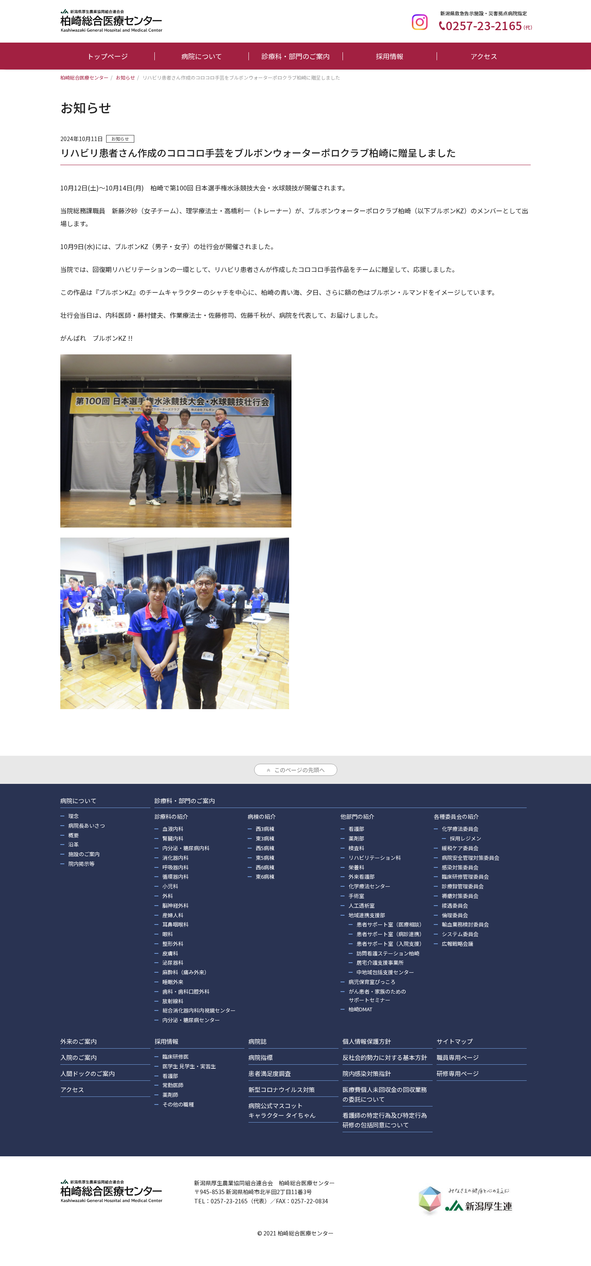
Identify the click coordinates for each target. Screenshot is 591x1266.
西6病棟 (265, 867)
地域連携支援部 (367, 915)
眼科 (167, 934)
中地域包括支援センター (385, 972)
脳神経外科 (175, 905)
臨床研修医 (175, 1056)
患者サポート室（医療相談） (391, 924)
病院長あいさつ (86, 825)
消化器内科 (175, 857)
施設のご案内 (84, 854)
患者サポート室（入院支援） (391, 943)
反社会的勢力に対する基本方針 (385, 1057)
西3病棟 (265, 828)
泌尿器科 (172, 962)
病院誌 (257, 1041)
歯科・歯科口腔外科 (185, 991)
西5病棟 (265, 848)
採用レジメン (465, 838)
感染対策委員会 (460, 867)
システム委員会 (460, 934)
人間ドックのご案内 (87, 1073)
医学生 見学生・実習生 (189, 1066)
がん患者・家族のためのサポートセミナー (377, 996)
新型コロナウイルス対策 (281, 1089)
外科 (167, 896)
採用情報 (389, 56)
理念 (73, 816)
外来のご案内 (78, 1041)
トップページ (107, 56)
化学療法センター (369, 886)
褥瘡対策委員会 (460, 896)
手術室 (356, 896)
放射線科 (172, 1001)
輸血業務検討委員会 (465, 924)
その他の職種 (178, 1104)
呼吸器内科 (175, 867)
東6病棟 (265, 876)
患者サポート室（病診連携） (391, 934)
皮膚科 (170, 953)
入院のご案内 (78, 1057)
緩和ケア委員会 (460, 848)
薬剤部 (356, 838)
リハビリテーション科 (375, 857)
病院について (201, 56)
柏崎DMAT (360, 1009)
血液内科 (172, 828)
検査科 (356, 848)
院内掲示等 (81, 863)
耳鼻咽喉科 (175, 924)
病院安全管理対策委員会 (470, 857)
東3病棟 (265, 838)
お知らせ (120, 138)
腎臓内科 (172, 838)
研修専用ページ (458, 1073)
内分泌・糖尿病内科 (185, 848)
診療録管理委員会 (463, 886)
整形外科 (172, 943)
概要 (73, 835)
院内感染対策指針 (367, 1073)
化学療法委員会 (460, 828)
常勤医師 (172, 1085)
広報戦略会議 (457, 943)
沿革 (73, 844)
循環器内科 (175, 876)
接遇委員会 (455, 905)
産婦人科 (172, 915)
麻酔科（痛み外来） (185, 972)
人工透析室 (362, 905)
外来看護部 (362, 876)
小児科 (170, 886)
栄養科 (356, 867)
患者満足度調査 (269, 1073)
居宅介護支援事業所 (380, 962)
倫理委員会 (455, 915)
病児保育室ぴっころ (372, 982)
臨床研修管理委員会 (465, 876)
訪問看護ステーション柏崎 (388, 953)
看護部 (356, 828)
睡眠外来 (172, 982)
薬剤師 (170, 1094)
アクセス (483, 56)
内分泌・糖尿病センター (191, 1020)
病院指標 (260, 1057)
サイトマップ (455, 1041)
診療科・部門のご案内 (295, 56)
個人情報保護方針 (367, 1041)
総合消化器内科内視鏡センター (199, 1010)
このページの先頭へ (299, 770)
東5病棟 (265, 857)
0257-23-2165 (490, 24)
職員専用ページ (458, 1057)
